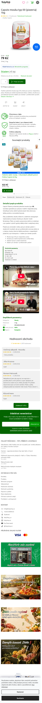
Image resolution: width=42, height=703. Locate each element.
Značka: (7, 18)
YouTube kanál (8, 523)
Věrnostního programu (21, 67)
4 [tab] (20, 193)
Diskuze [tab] (28, 197)
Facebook (7, 514)
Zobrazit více (21, 405)
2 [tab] (16, 193)
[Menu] (38, 2)
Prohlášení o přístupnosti (8, 499)
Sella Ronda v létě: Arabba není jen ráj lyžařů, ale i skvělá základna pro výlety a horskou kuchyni (21, 445)
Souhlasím (20, 698)
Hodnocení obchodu (21, 338)
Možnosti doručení (26, 76)
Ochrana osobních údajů (8, 496)
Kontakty (3, 476)
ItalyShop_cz (7, 517)
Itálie (15, 327)
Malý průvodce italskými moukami (11, 466)
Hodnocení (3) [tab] (20, 197)
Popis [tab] (4, 197)
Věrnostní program (6, 481)
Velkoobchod (5, 484)
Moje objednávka (6, 494)
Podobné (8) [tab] (10, 197)
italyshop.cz (7, 520)
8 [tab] (27, 193)
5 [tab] (22, 193)
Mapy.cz (31, 134)
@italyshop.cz (8, 526)
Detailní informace (6, 96)
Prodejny (3, 479)
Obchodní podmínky (7, 489)
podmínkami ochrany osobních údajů (21, 430)
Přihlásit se (34, 424)
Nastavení (20, 692)
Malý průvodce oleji (7, 462)
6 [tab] (24, 193)
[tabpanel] (21, 167)
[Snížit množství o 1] (8, 83)
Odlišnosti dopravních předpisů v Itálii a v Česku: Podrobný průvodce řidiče (18, 456)
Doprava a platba (6, 491)
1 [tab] (14, 193)
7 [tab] (25, 193)
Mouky (16, 320)
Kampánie (17, 330)
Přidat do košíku (18, 81)
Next (39, 139)
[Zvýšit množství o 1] (8, 80)
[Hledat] (27, 2)
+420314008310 (9, 512)
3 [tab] (18, 193)
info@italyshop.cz (9, 509)
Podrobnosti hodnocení (24, 16)
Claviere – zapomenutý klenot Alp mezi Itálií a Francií (17, 451)
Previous (3, 139)
